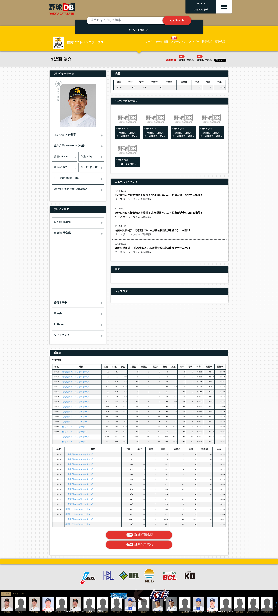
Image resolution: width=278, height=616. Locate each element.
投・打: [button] (89, 167)
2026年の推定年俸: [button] (71, 189)
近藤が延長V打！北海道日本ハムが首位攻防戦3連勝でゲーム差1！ (153, 230)
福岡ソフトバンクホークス (74, 427)
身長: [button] (61, 156)
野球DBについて (52, 612)
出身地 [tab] (15, 594)
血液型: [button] (60, 167)
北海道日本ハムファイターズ (75, 372)
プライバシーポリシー (73, 612)
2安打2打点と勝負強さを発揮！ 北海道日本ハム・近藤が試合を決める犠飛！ (159, 195)
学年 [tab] (7, 594)
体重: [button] (86, 156)
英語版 (100, 612)
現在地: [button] (62, 222)
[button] (78, 303)
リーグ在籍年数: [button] (66, 178)
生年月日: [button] (69, 145)
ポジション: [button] (65, 135)
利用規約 (90, 612)
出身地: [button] (62, 233)
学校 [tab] (23, 594)
